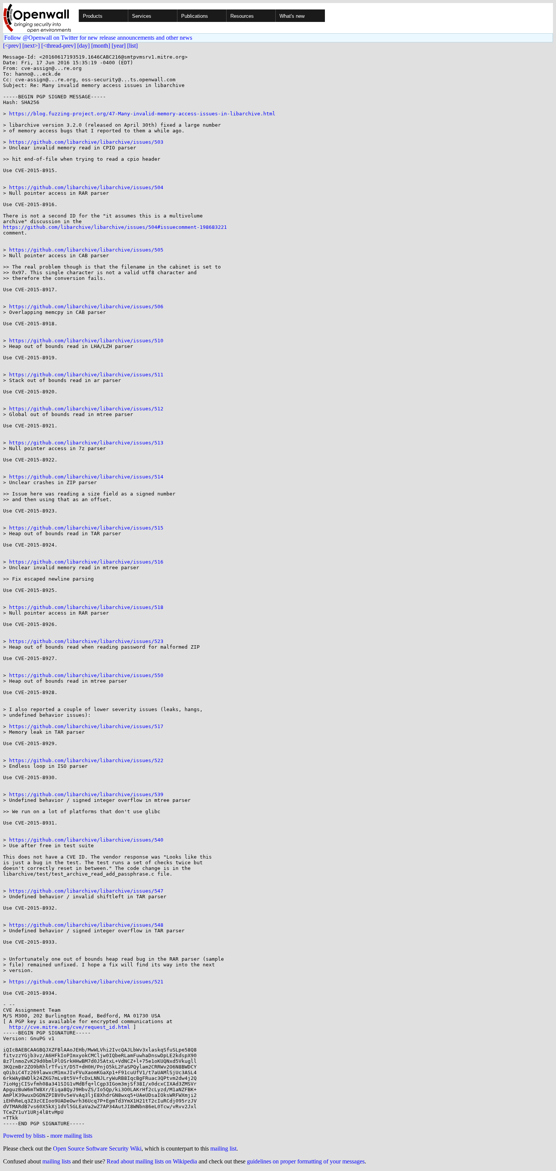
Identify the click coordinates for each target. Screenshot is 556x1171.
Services (141, 16)
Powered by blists (24, 1135)
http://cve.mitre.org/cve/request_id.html (69, 1027)
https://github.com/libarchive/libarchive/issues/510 (86, 340)
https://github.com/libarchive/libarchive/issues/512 (86, 409)
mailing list (223, 1148)
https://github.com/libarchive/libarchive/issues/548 (86, 925)
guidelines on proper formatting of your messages (306, 1161)
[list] (132, 45)
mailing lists (56, 1161)
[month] (100, 45)
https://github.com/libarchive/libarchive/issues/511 (86, 374)
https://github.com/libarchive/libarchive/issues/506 (86, 306)
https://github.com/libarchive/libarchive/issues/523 (86, 641)
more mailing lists (71, 1135)
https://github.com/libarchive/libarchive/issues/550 (86, 675)
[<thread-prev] (58, 45)
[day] (83, 45)
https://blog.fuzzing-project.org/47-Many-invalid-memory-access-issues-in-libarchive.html (142, 113)
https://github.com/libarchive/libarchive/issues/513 (86, 443)
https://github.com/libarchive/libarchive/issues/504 (86, 187)
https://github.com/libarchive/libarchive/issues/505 (86, 250)
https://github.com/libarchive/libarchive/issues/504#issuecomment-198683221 (115, 227)
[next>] (31, 45)
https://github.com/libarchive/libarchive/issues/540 (86, 840)
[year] (119, 45)
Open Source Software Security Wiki (97, 1148)
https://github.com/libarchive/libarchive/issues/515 (86, 528)
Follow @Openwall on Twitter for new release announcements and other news (98, 37)
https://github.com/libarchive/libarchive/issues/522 (86, 760)
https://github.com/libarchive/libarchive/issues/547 (86, 891)
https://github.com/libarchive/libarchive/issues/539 (86, 794)
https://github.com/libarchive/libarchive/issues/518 (86, 607)
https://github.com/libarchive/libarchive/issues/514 (86, 477)
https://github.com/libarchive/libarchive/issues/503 (86, 142)
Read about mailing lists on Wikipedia (152, 1161)
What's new (292, 16)
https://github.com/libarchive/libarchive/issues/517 (86, 726)
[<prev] (12, 45)
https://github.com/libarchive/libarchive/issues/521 (86, 982)
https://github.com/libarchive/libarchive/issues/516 (86, 562)
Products (93, 16)
